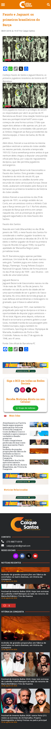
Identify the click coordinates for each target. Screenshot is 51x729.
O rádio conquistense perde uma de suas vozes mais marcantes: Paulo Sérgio (14, 443)
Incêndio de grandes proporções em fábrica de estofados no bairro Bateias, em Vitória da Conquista (14, 453)
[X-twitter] (28, 390)
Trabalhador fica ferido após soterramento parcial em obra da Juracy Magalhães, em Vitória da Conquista (15, 464)
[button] (3, 5)
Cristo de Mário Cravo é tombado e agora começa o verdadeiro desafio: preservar (15, 434)
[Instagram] (22, 390)
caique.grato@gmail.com (18, 545)
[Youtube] (34, 390)
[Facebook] (16, 390)
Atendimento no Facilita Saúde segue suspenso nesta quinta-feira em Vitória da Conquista (14, 426)
